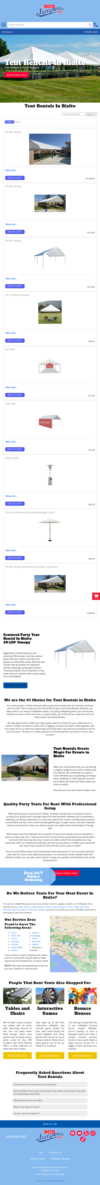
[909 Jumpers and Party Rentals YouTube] (79, 1133)
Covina (14, 938)
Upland (35, 944)
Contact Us (55, 1152)
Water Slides (23, 906)
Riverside (36, 941)
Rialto (30, 705)
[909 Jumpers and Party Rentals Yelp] (86, 1133)
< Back (9, 122)
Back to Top (50, 1123)
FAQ (41, 1152)
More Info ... (11, 170)
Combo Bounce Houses (41, 906)
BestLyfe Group (57, 1174)
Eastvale (15, 941)
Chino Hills (15, 935)
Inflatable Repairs (60, 1158)
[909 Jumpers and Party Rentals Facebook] (72, 1133)
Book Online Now (17, 74)
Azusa (14, 932)
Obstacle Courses (11, 909)
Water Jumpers (59, 906)
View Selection (17, 1055)
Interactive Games (37, 909)
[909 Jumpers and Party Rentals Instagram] (93, 1133)
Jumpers (24, 909)
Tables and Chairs (81, 906)
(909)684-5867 (91, 32)
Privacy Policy (37, 1158)
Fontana (14, 944)
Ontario (14, 950)
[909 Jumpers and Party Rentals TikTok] (82, 1139)
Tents (70, 906)
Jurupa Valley (17, 947)
